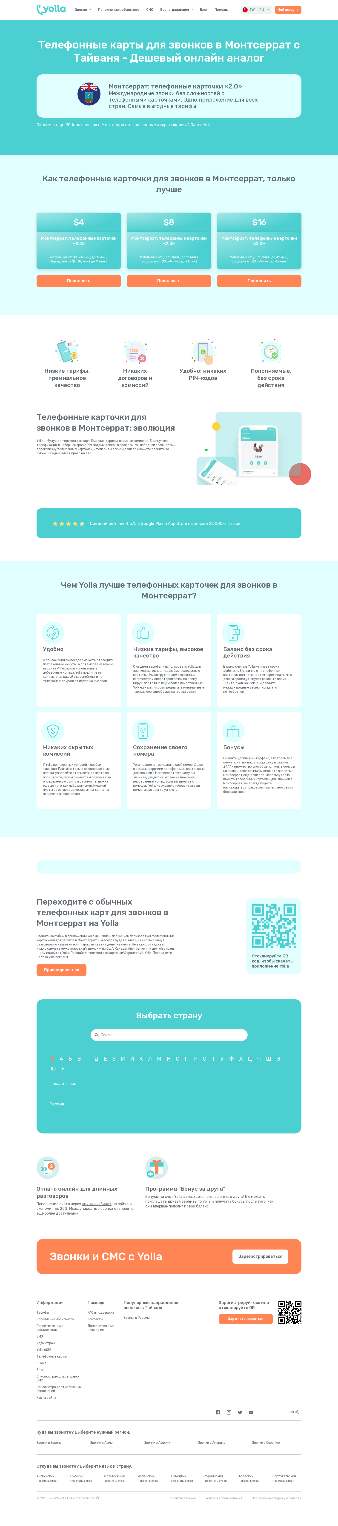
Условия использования (224, 1498)
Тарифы (43, 1313)
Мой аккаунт (288, 10)
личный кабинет (97, 1204)
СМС (149, 10)
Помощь (221, 10)
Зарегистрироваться (260, 1256)
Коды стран (46, 1343)
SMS (40, 1336)
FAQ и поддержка (101, 1313)
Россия (56, 1104)
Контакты (95, 1319)
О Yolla (41, 1363)
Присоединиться (61, 969)
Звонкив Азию (101, 1443)
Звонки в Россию (137, 1318)
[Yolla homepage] (51, 10)
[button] (256, 10)
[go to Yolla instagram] (229, 1412)
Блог (204, 10)
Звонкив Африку (157, 1443)
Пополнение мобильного (118, 10)
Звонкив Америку (211, 1443)
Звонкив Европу (49, 1443)
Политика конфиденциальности (276, 1498)
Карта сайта (46, 1398)
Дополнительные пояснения (101, 1328)
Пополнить (78, 280)
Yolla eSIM (44, 1350)
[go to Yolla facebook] (218, 1412)
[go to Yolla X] (240, 1412)
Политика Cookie (183, 1498)
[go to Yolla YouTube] (251, 1412)
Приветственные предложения (50, 1328)
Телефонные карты (52, 1356)
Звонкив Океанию (266, 1443)
